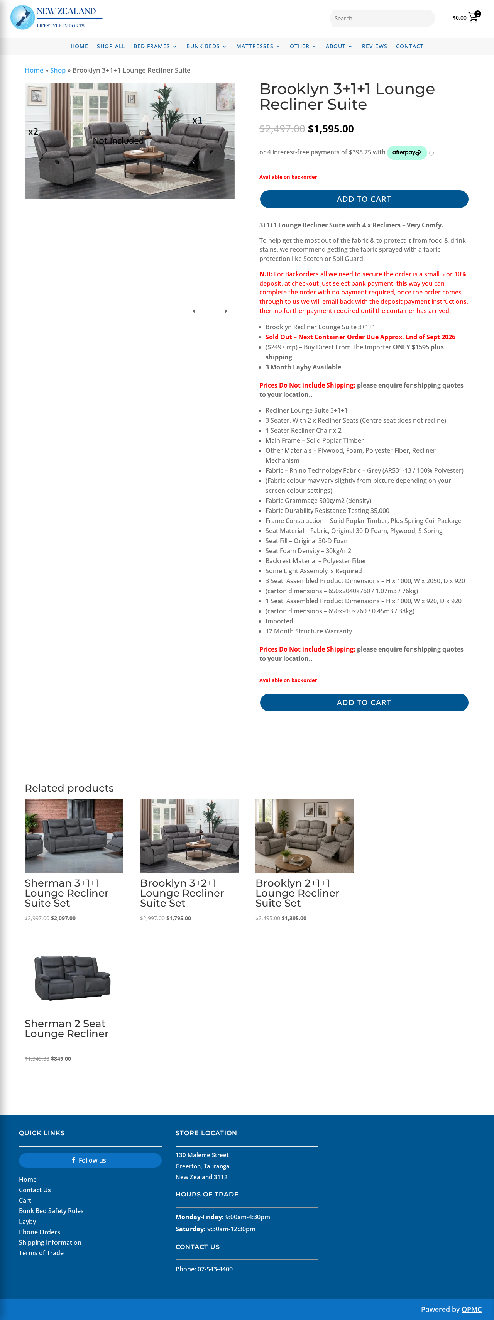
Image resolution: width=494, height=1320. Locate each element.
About (336, 47)
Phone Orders (39, 1232)
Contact (410, 47)
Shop (58, 70)
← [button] (197, 306)
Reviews (374, 47)
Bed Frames (152, 47)
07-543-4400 (215, 1269)
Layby (27, 1221)
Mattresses (255, 47)
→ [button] (222, 306)
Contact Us (35, 1190)
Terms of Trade (41, 1253)
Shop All (111, 47)
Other (300, 47)
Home (79, 47)
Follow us (92, 1160)
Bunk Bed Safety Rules (51, 1211)
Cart (25, 1200)
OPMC (472, 1309)
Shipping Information (50, 1242)
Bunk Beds (203, 47)
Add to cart (364, 199)
